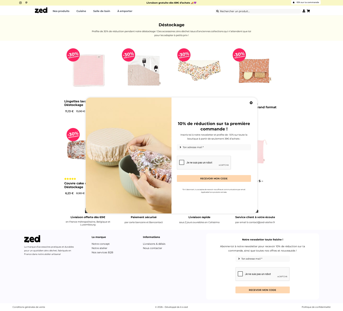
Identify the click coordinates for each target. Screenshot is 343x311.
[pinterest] (26, 3)
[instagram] (20, 3)
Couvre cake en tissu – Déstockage (82, 185)
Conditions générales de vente (29, 307)
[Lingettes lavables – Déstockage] (88, 70)
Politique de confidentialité (316, 307)
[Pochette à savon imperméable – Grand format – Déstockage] (254, 70)
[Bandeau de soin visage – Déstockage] (199, 70)
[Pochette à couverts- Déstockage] (144, 70)
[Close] (251, 102)
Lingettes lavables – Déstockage (80, 103)
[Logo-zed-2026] (41, 8)
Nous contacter (152, 248)
